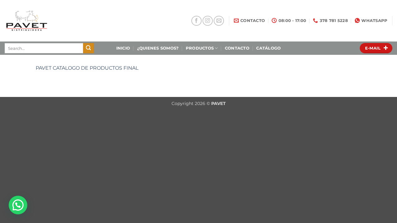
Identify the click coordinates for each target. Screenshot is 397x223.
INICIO (123, 48)
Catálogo (268, 48)
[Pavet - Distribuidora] (47, 21)
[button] (18, 205)
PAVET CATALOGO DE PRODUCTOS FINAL (87, 68)
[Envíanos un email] (219, 21)
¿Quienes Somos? (158, 48)
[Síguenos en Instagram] (208, 21)
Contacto (237, 48)
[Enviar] (88, 48)
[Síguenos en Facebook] (196, 21)
